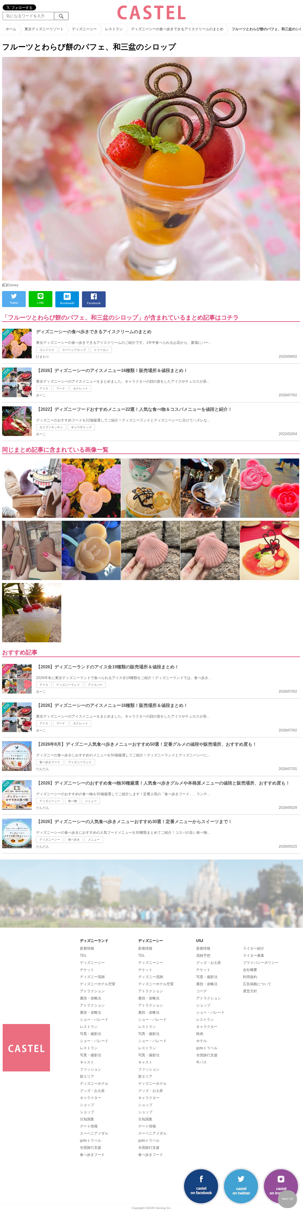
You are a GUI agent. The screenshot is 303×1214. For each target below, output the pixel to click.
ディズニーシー (49, 801)
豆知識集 (87, 1119)
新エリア (87, 1076)
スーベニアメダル (94, 1133)
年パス (201, 1062)
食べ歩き (74, 839)
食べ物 (72, 801)
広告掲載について (257, 984)
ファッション (90, 1069)
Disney (12, 285)
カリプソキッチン (51, 427)
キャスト (87, 1062)
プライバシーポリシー (260, 963)
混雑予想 (203, 955)
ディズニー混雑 (92, 977)
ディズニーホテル (94, 1084)
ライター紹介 (253, 948)
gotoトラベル (90, 1140)
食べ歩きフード (49, 762)
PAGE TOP (287, 1199)
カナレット (80, 388)
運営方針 (250, 991)
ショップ (87, 1105)
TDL (83, 955)
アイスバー (95, 684)
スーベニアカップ (74, 350)
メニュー (91, 801)
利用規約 (250, 977)
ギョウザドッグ (81, 427)
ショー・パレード (94, 1019)
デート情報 (89, 1126)
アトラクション (92, 991)
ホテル (201, 1041)
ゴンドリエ (46, 350)
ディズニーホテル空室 (97, 984)
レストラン (89, 1027)
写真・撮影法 (90, 1034)
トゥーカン (101, 350)
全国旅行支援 (90, 1148)
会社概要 (250, 970)
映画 (199, 1034)
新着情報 (87, 948)
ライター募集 (253, 955)
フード (60, 388)
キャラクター (90, 1098)
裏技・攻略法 (90, 998)
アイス (43, 388)
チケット (87, 970)
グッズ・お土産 (92, 1091)
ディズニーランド (68, 684)
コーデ (201, 991)
